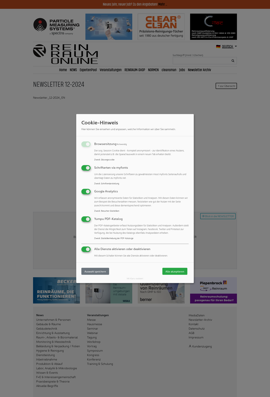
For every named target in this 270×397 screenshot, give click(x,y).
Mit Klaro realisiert (135, 278)
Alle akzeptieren (174, 271)
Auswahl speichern (95, 271)
